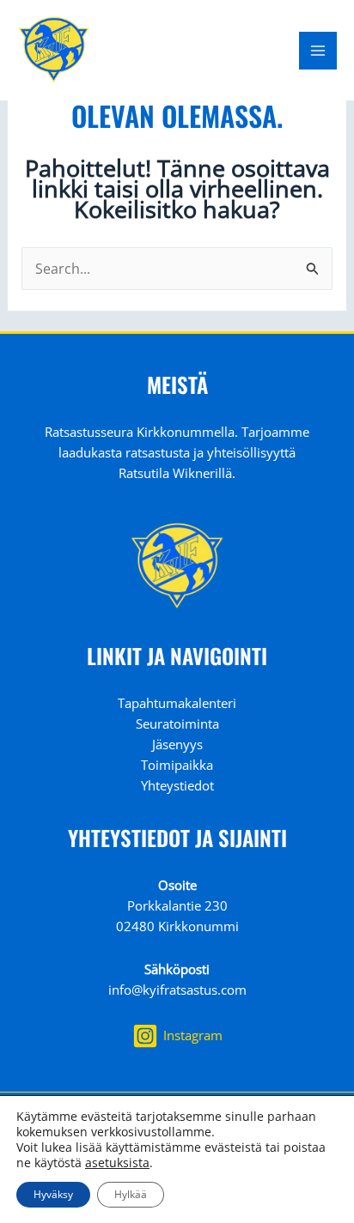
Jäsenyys (177, 744)
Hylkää (130, 1194)
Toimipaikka (177, 764)
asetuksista (117, 1163)
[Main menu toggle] (318, 51)
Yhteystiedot (177, 785)
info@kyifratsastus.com (177, 989)
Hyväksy (53, 1194)
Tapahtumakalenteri (177, 702)
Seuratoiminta (177, 723)
